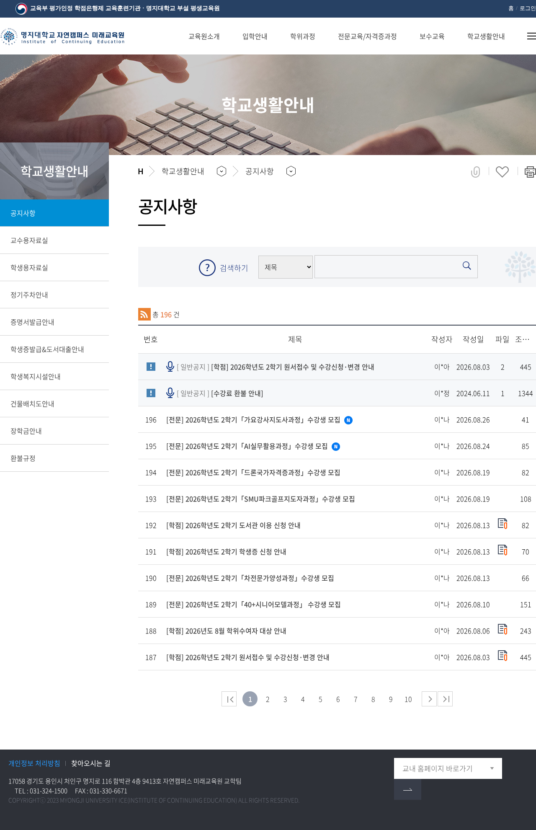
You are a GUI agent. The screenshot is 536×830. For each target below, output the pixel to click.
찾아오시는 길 (91, 763)
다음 (429, 698)
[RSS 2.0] (144, 314)
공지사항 (23, 213)
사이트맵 (526, 36)
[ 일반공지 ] (275, 367)
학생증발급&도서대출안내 (47, 349)
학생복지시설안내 (35, 376)
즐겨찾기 (502, 171)
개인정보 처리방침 (34, 763)
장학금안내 (26, 431)
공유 (475, 171)
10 (408, 699)
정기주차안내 (29, 295)
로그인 (528, 8)
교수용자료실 (29, 240)
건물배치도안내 (32, 403)
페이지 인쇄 (530, 171)
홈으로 (140, 171)
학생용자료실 (29, 267)
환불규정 (23, 458)
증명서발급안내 (32, 322)
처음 (229, 698)
